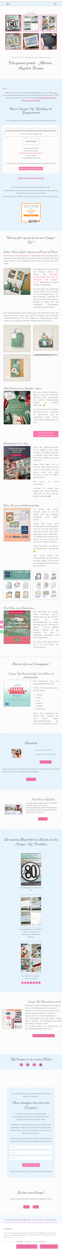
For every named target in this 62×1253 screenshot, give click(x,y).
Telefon (26, 1207)
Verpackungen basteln (12, 1223)
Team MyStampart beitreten (43, 1036)
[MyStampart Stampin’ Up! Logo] (8, 4)
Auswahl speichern (27, 1246)
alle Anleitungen (38, 1220)
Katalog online (45, 762)
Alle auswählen (48, 1246)
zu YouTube (42, 819)
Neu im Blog (31, 13)
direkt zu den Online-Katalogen (31, 178)
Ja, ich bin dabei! (31, 1165)
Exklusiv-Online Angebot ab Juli (31, 153)
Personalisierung (40, 1241)
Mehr (4, 89)
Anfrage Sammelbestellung (31, 168)
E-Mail (35, 1207)
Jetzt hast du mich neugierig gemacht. (46, 434)
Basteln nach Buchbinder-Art (32, 1223)
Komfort (28, 1241)
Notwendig (9, 1241)
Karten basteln (51, 1220)
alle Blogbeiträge (24, 1220)
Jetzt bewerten (31, 215)
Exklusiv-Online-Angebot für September (24, 256)
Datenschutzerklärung (19, 1237)
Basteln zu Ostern (51, 1223)
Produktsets (31, 779)
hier (55, 93)
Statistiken (20, 1241)
